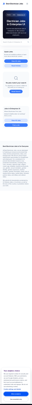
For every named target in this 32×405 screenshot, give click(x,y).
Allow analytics (16, 394)
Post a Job (16, 125)
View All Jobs (16, 61)
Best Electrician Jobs (14, 4)
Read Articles (16, 66)
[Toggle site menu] (27, 4)
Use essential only (16, 399)
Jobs (14, 15)
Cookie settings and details (12, 389)
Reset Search (16, 91)
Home (9, 15)
